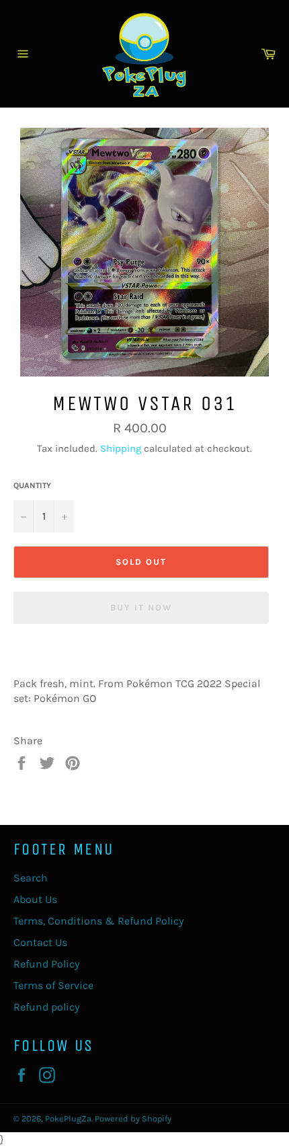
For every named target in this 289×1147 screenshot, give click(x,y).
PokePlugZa (68, 1118)
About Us (35, 899)
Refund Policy (46, 963)
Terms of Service (53, 985)
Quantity (32, 485)
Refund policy (46, 1006)
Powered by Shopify (133, 1118)
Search (30, 877)
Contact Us (40, 942)
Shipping (120, 448)
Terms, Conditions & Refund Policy (98, 920)
